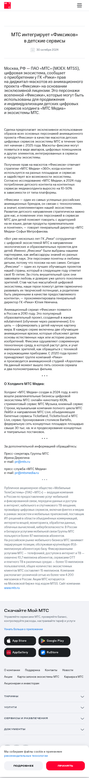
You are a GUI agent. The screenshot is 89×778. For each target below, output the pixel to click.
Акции (8, 677)
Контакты (51, 670)
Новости (67, 670)
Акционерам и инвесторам (21, 683)
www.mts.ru (12, 588)
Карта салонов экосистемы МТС (38, 677)
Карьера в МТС (73, 677)
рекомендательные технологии (26, 756)
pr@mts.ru (22, 461)
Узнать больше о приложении (23, 629)
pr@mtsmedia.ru (27, 473)
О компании (12, 670)
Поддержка (32, 670)
